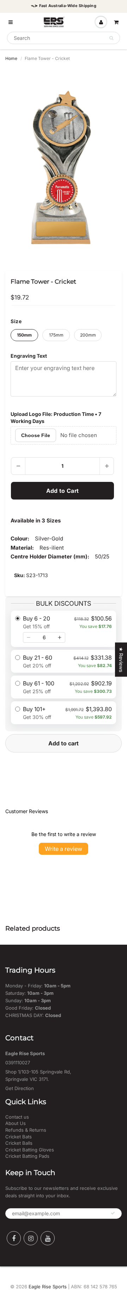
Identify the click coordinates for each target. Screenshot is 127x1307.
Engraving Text (29, 356)
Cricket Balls (18, 1143)
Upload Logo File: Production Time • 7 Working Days (56, 417)
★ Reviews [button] (121, 659)
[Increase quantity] (59, 637)
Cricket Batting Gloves (29, 1149)
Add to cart (63, 743)
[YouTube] (48, 1238)
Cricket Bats (18, 1136)
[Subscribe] (112, 1213)
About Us (15, 1123)
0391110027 (17, 1062)
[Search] (111, 38)
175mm (56, 335)
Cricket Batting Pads (27, 1156)
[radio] (63, 629)
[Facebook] (14, 1238)
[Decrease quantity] (28, 637)
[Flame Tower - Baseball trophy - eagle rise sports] (63, 163)
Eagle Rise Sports (48, 1286)
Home (11, 58)
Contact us (17, 1117)
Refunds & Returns (25, 1130)
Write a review (63, 848)
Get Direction (19, 1088)
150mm (24, 335)
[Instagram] (31, 1238)
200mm (88, 335)
